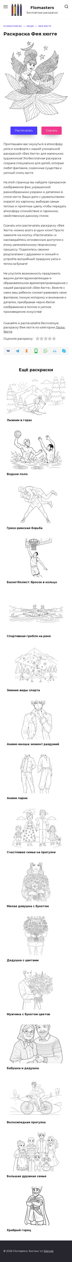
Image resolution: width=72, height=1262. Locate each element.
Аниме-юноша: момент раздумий (33, 744)
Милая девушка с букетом (28, 906)
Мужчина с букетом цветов (28, 1014)
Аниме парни (17, 798)
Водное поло (17, 474)
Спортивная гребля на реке (29, 636)
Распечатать (24, 130)
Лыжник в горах (19, 420)
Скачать (51, 130)
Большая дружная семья (26, 1176)
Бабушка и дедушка (23, 1068)
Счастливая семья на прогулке (31, 852)
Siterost (48, 1251)
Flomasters (42, 7)
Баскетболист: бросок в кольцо (32, 582)
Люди (60, 327)
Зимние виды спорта (23, 690)
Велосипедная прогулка (26, 1122)
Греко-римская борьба (24, 528)
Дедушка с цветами (23, 960)
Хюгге (7, 331)
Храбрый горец (19, 1230)
